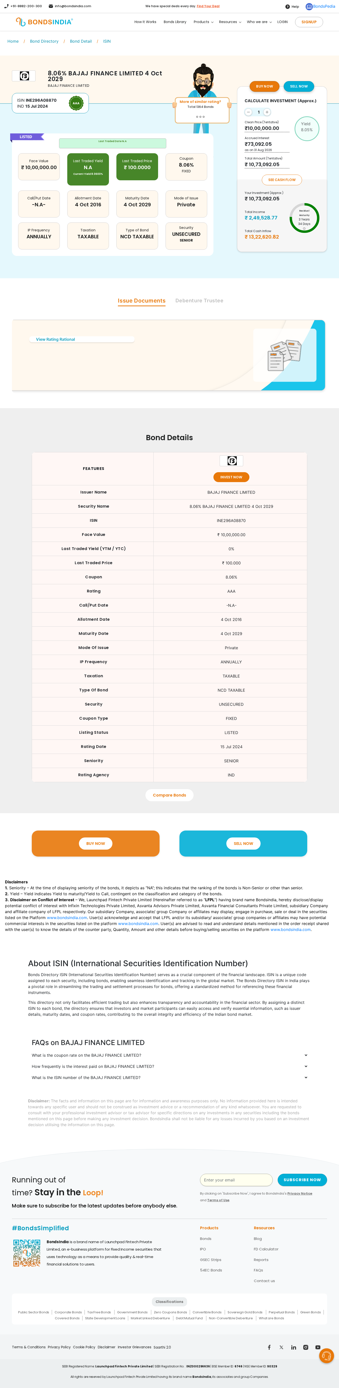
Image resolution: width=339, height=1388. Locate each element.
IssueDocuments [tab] (142, 300)
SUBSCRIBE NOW (302, 1180)
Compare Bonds (169, 795)
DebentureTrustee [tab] (199, 301)
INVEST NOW (231, 477)
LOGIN (282, 21)
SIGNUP (309, 22)
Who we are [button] (257, 21)
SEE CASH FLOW (282, 179)
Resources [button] (228, 21)
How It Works (145, 21)
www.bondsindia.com (67, 917)
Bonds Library (175, 21)
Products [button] (201, 21)
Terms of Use (218, 1200)
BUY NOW (264, 86)
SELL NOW (299, 86)
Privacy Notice (299, 1193)
